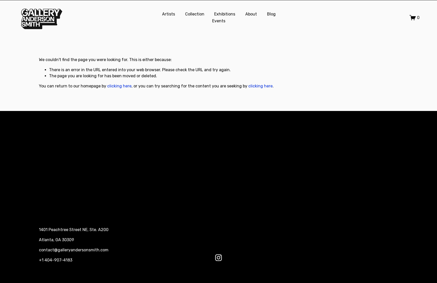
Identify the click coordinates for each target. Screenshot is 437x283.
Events (218, 20)
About (251, 14)
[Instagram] (218, 257)
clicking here (119, 86)
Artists (168, 14)
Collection (194, 14)
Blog (271, 14)
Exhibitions (224, 14)
